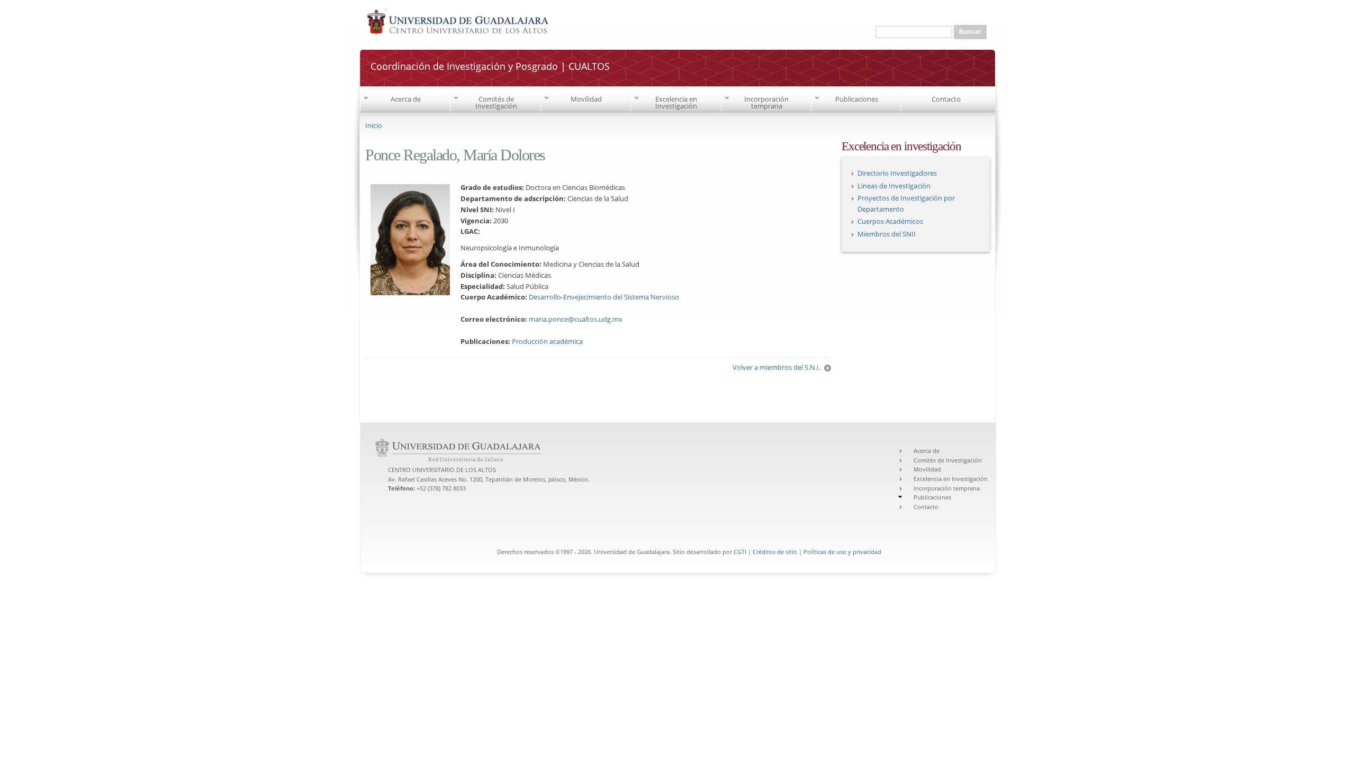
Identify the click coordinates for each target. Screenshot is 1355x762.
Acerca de (406, 99)
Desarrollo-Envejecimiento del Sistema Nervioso (604, 297)
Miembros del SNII (886, 234)
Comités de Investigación (496, 102)
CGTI (740, 552)
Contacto (946, 99)
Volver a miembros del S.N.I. (776, 367)
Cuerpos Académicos (890, 221)
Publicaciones (856, 99)
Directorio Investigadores (897, 173)
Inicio (373, 125)
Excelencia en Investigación (676, 102)
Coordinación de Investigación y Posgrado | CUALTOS (490, 66)
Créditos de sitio (775, 552)
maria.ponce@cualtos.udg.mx (575, 319)
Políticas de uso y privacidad (842, 552)
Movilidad (586, 99)
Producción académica (547, 341)
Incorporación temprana (766, 102)
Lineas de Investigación (894, 185)
